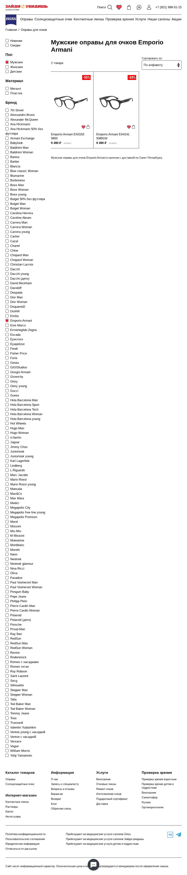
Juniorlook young (21, 456)
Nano (13, 554)
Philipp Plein (18, 601)
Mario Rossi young (23, 484)
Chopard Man (19, 255)
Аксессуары (13, 816)
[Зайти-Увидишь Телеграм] (178, 835)
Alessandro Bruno (22, 115)
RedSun (15, 638)
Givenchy (16, 376)
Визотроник (103, 779)
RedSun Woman (21, 648)
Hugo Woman (19, 433)
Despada (16, 292)
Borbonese (17, 180)
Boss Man (17, 185)
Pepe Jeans (18, 596)
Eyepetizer (17, 344)
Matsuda (16, 489)
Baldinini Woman (21, 152)
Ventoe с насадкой (23, 737)
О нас (54, 779)
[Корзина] (129, 7)
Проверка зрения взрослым (159, 779)
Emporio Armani (21, 320)
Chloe (14, 250)
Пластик (16, 93)
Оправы (26, 19)
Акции (177, 19)
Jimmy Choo (18, 447)
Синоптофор (149, 797)
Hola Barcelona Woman (26, 414)
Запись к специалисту (65, 784)
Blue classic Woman (24, 171)
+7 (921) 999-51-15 (168, 7)
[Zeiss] (10, 19)
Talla (13, 699)
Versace (15, 741)
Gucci (14, 391)
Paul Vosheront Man (24, 582)
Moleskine (17, 540)
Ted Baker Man (20, 704)
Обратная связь (61, 808)
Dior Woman (18, 302)
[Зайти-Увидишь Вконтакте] (169, 835)
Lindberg (16, 465)
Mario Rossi (18, 479)
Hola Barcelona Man (24, 400)
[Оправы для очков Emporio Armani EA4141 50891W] (116, 102)
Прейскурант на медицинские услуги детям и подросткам (102, 843)
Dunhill (15, 311)
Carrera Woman (21, 227)
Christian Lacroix (21, 264)
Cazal (14, 241)
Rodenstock (18, 657)
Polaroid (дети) (20, 620)
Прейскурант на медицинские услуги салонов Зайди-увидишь (105, 839)
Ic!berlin (15, 437)
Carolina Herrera (21, 213)
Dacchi (15, 269)
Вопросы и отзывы (63, 789)
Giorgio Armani (20, 372)
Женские (16, 67)
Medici (14, 503)
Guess (14, 395)
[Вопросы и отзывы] (139, 7)
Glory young (18, 386)
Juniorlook (17, 451)
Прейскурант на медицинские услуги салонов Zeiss (98, 834)
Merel (14, 521)
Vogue (14, 746)
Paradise (16, 578)
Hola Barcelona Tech (24, 409)
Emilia (14, 316)
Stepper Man (19, 690)
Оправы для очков (34, 30)
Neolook (15, 559)
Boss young (18, 194)
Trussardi (16, 722)
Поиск (101, 7)
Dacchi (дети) (19, 278)
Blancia (15, 166)
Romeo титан (19, 666)
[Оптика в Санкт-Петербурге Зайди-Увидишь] (26, 7)
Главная (11, 30)
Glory (14, 381)
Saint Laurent (19, 676)
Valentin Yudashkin (23, 727)
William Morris (20, 751)
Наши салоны (159, 19)
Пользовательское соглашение (25, 839)
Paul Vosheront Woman (26, 587)
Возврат (56, 798)
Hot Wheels (18, 423)
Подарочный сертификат (112, 798)
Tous (13, 718)
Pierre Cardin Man (22, 606)
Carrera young (20, 232)
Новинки (16, 41)
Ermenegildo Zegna (23, 330)
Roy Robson (18, 671)
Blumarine (17, 175)
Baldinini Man (19, 147)
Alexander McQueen (24, 119)
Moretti (15, 550)
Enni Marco (18, 325)
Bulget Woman (20, 208)
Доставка (102, 803)
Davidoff (16, 288)
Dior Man (16, 297)
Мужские (16, 62)
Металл (15, 88)
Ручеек (146, 802)
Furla (13, 358)
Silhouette (17, 685)
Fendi (14, 348)
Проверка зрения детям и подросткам (158, 786)
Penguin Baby (19, 592)
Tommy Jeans (19, 713)
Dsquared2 (17, 306)
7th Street (17, 110)
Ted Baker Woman (22, 709)
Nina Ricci (17, 568)
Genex (14, 363)
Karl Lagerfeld (19, 461)
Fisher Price (18, 353)
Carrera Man (18, 222)
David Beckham (21, 283)
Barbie (14, 161)
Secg (13, 680)
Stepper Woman (21, 694)
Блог (54, 803)
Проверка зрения (120, 19)
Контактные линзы (89, 19)
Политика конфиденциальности (25, 834)
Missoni (15, 526)
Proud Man (17, 629)
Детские (16, 71)
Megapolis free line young (27, 512)
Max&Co (16, 493)
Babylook (16, 143)
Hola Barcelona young (25, 419)
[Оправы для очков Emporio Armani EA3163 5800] (71, 102)
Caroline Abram (20, 217)
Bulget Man (18, 204)
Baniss (15, 157)
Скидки (15, 45)
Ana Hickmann (20, 124)
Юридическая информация (22, 843)
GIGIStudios (18, 367)
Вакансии (57, 793)
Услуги (140, 19)
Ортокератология (152, 807)
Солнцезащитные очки (53, 19)
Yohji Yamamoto (21, 755)
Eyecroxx (16, 339)
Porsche (16, 624)
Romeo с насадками (24, 662)
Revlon (15, 652)
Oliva (13, 573)
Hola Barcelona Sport (24, 405)
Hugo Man (17, 428)
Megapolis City (20, 507)
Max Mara (17, 498)
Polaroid (15, 615)
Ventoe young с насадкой (27, 732)
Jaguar (15, 442)
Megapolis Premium (23, 517)
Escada (15, 334)
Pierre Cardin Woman (25, 610)
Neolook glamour (21, 563)
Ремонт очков (104, 789)
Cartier (15, 236)
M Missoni (17, 535)
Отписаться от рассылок (21, 848)
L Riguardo (17, 470)
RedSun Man (19, 643)
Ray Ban (16, 634)
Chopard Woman (21, 260)
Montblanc (17, 545)
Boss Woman (19, 189)
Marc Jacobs (19, 475)
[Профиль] (149, 7)
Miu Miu (15, 531)
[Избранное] (119, 7)
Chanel (15, 246)
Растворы (11, 806)
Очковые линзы (106, 784)
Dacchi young (19, 274)
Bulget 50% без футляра (27, 199)
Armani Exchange (22, 138)
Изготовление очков (108, 793)
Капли (9, 811)
